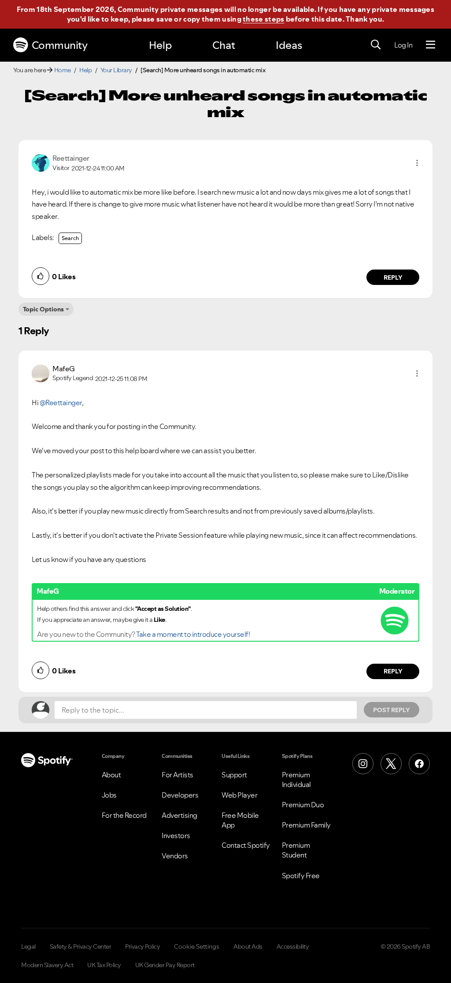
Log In (403, 45)
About (111, 775)
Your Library (116, 70)
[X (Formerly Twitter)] (391, 763)
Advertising (179, 815)
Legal (28, 946)
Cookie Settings (196, 946)
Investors (176, 835)
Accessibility (293, 946)
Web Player (239, 795)
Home (62, 70)
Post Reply (391, 710)
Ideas (289, 45)
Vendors (175, 856)
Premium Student (296, 850)
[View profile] (40, 162)
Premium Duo (303, 804)
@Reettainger (61, 402)
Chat (223, 45)
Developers (180, 795)
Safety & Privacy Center (80, 946)
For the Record (124, 815)
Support (234, 775)
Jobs (109, 795)
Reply (393, 277)
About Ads (247, 946)
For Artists (177, 775)
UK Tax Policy (104, 965)
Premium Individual (296, 779)
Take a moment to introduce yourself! (193, 634)
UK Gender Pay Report (165, 965)
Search (70, 238)
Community (60, 45)
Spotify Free (301, 875)
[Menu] (430, 45)
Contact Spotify (246, 845)
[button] (417, 163)
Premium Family (306, 825)
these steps (263, 19)
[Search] (375, 45)
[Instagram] (362, 763)
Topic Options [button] (43, 309)
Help (160, 45)
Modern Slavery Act (47, 965)
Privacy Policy (142, 946)
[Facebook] (419, 763)
